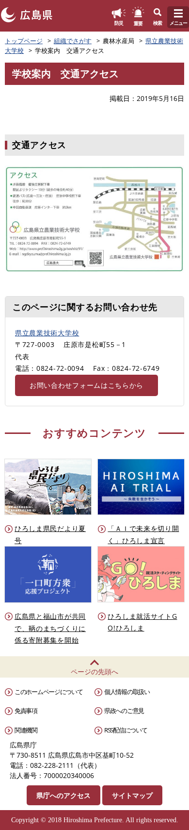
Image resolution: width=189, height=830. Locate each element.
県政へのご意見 (124, 710)
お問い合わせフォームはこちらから (86, 385)
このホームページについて (48, 691)
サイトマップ (132, 795)
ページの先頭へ (94, 671)
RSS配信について (125, 730)
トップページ (24, 40)
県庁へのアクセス (63, 795)
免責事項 (26, 710)
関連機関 (26, 730)
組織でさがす (73, 40)
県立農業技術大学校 (47, 332)
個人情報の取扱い (127, 691)
